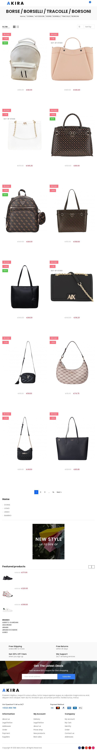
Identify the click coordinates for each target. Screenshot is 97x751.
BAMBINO (7, 515)
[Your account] (93, 3)
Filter (5, 27)
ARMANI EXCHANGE (9, 630)
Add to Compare (41, 35)
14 (53, 492)
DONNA (7, 505)
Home (5, 499)
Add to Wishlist (41, 40)
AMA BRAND (7, 625)
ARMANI (5, 627)
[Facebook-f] (79, 747)
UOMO (7, 508)
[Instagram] (93, 747)
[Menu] (3, 3)
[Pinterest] (89, 747)
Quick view (41, 44)
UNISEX (7, 512)
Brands (5, 620)
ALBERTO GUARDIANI (10, 622)
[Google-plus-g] (86, 747)
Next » (59, 492)
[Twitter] (83, 747)
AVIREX (5, 632)
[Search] (85, 3)
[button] (89, 566)
